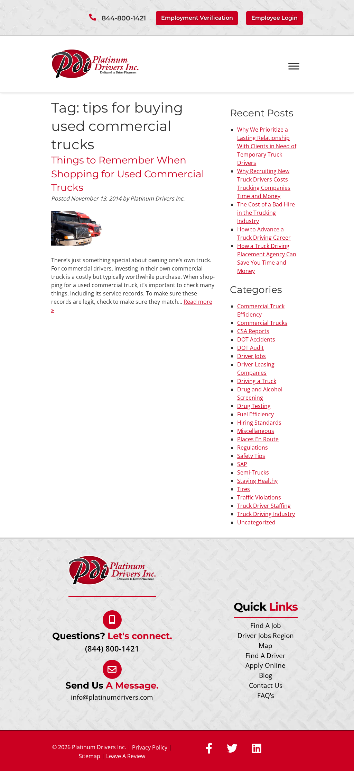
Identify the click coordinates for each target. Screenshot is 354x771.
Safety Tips (251, 456)
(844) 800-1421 (112, 648)
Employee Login (274, 18)
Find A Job (265, 625)
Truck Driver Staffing (264, 505)
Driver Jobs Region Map (265, 640)
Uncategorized (256, 522)
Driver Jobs (251, 356)
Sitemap (89, 756)
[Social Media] (209, 749)
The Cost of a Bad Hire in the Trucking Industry (266, 213)
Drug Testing (254, 406)
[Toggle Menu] (293, 66)
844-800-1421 (124, 18)
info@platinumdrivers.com (112, 697)
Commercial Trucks (262, 323)
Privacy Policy (149, 747)
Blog (265, 675)
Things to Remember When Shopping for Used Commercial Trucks (127, 173)
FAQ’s (265, 695)
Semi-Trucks (253, 472)
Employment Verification (197, 18)
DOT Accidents (256, 339)
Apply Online (265, 665)
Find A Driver (265, 655)
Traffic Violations (259, 497)
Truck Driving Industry (266, 514)
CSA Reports (253, 331)
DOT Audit (250, 348)
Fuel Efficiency (255, 414)
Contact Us (265, 685)
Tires (243, 489)
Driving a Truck (256, 381)
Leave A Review (125, 756)
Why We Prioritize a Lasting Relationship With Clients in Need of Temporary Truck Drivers (266, 146)
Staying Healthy (257, 481)
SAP (242, 464)
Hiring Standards (259, 422)
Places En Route (258, 439)
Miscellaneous (255, 431)
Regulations (252, 447)
